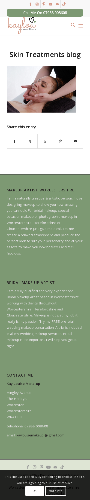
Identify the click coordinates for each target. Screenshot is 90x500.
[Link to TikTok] (64, 4)
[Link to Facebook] (30, 4)
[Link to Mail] (57, 4)
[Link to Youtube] (50, 4)
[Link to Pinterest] (44, 4)
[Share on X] (29, 141)
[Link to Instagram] (37, 4)
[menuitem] (70, 25)
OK (35, 491)
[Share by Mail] (75, 141)
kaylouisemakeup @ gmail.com (40, 435)
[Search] (70, 25)
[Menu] (80, 25)
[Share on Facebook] (14, 141)
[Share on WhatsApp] (45, 141)
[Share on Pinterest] (60, 141)
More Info (56, 491)
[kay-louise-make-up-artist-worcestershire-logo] (37, 25)
